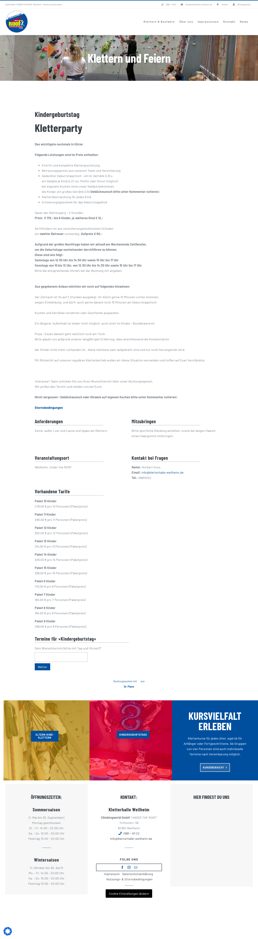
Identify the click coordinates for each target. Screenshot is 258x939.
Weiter (42, 667)
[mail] (135, 867)
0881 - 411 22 (131, 833)
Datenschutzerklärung (137, 874)
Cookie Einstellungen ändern (129, 893)
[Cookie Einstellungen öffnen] (8, 934)
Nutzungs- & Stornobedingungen (129, 879)
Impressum (112, 874)
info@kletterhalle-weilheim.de (162, 472)
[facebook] (122, 867)
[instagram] (129, 867)
